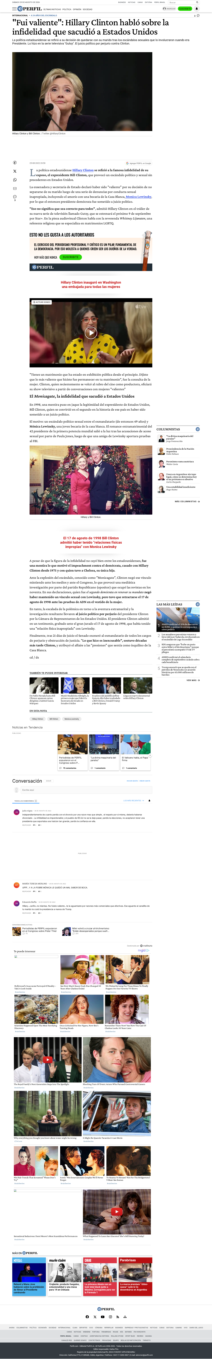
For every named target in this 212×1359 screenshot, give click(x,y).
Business (122, 2)
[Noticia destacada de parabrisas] (135, 1261)
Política (66, 9)
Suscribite (185, 9)
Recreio (140, 1336)
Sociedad (87, 9)
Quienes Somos (80, 1340)
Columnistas (168, 429)
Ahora (11, 1328)
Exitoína (148, 2)
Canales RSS (66, 1340)
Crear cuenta (144, 781)
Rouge (115, 1332)
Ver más (192, 680)
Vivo (185, 1328)
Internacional (64, 1328)
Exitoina (169, 1328)
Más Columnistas (186, 501)
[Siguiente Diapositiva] (150, 755)
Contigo (84, 1336)
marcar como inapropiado (145, 827)
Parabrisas (106, 1332)
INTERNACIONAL (20, 15)
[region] (82, 863)
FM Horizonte (139, 1332)
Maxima (148, 1336)
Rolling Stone (117, 1336)
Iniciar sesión (132, 781)
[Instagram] (110, 1317)
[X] (94, 1317)
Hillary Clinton (83, 170)
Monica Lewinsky (72, 719)
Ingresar (171, 9)
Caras (140, 2)
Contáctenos (94, 1340)
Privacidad (106, 1340)
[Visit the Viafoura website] (146, 946)
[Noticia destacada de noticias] (29, 1261)
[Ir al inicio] (29, 8)
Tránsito (147, 1340)
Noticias (131, 2)
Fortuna (96, 1332)
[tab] (25, 800)
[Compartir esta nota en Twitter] (14, 171)
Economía (43, 1328)
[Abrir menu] (14, 8)
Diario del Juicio (196, 1328)
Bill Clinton (54, 719)
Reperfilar (108, 1328)
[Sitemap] (125, 1317)
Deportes (83, 1328)
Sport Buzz (130, 1336)
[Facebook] (87, 1317)
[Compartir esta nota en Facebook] (14, 162)
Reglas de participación (131, 1340)
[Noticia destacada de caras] (100, 1261)
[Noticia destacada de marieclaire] (64, 1261)
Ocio (91, 1328)
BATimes (128, 1332)
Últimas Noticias (52, 9)
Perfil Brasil (159, 2)
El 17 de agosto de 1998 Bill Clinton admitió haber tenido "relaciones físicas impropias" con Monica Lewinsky (91, 542)
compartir (135, 825)
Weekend (86, 1332)
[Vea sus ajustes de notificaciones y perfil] (197, 9)
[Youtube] (102, 1317)
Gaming (179, 1328)
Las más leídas (169, 604)
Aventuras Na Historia (99, 1336)
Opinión (77, 9)
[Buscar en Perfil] (197, 2)
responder (26, 825)
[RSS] (118, 1317)
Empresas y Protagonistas (136, 1328)
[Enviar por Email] (14, 188)
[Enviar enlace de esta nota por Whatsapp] (14, 179)
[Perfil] (30, 1253)
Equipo (116, 1340)
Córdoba (98, 1328)
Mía (121, 1332)
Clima (75, 1328)
